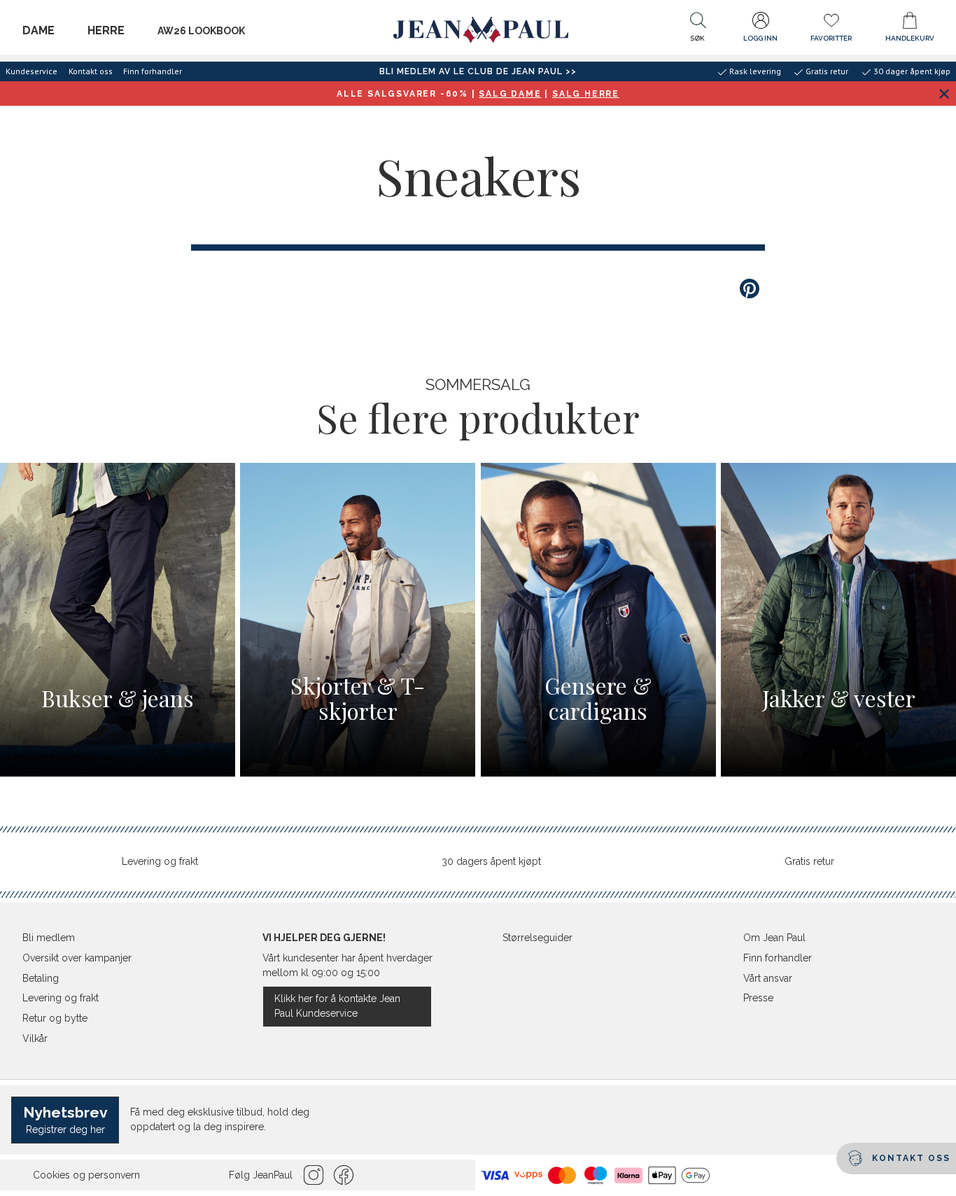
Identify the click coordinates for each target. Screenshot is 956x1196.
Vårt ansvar (767, 978)
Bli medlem (48, 937)
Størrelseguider (537, 937)
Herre (106, 30)
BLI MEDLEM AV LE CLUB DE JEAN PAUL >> (478, 71)
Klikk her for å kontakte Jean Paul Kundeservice (337, 1006)
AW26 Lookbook (201, 30)
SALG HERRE (585, 94)
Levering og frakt (160, 861)
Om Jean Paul (774, 937)
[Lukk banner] (944, 93)
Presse (758, 997)
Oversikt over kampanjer (77, 958)
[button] (697, 30)
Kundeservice (31, 71)
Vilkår (35, 1038)
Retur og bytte (54, 1018)
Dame (38, 30)
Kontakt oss (91, 71)
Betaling (40, 978)
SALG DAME (510, 94)
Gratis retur (809, 861)
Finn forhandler (152, 71)
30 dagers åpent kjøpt (491, 861)
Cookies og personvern (86, 1175)
